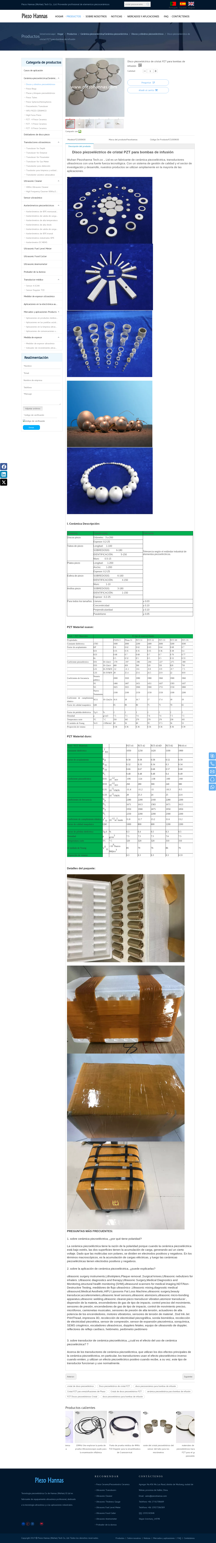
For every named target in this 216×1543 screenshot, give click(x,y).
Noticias (147, 1538)
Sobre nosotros (134, 1538)
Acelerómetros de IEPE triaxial (39, 233)
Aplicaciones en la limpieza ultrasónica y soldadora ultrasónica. (44, 326)
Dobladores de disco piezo (37, 134)
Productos (120, 1538)
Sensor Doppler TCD (35, 290)
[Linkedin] (32, 1524)
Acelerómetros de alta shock (38, 224)
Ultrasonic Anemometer (35, 264)
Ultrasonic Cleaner (33, 180)
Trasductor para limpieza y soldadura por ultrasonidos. (44, 170)
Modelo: (71, 139)
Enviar (31, 427)
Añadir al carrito (146, 90)
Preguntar (146, 82)
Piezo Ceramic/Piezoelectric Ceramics (113, 1484)
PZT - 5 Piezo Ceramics (36, 124)
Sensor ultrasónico (33, 197)
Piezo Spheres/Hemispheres (38, 102)
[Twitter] (37, 1524)
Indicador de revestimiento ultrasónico (43, 348)
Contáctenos (189, 1538)
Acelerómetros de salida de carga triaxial (44, 216)
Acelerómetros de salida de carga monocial (44, 229)
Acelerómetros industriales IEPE (40, 238)
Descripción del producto (79, 146)
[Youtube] (41, 1524)
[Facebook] (23, 1524)
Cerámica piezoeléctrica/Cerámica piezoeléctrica (43, 78)
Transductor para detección (38, 166)
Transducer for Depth (35, 148)
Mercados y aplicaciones (164, 1538)
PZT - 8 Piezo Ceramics (36, 128)
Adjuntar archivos (32, 408)
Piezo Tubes (31, 97)
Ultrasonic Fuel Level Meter (38, 248)
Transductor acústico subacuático (40, 174)
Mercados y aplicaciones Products (40, 311)
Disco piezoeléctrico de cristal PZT (114, 1386)
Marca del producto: (118, 139)
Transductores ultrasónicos (37, 142)
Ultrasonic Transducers (106, 1490)
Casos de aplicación (33, 70)
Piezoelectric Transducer (37, 106)
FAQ (179, 1538)
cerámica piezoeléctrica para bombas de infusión (168, 1391)
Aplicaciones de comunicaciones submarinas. (44, 331)
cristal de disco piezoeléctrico (80, 1386)
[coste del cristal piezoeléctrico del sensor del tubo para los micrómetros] (143, 1427)
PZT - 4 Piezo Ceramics (36, 119)
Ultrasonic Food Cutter (35, 256)
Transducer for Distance (36, 152)
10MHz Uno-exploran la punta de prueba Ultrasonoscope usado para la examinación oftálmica (75, 1449)
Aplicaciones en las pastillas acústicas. (42, 322)
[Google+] (28, 1524)
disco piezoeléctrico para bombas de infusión (123, 1396)
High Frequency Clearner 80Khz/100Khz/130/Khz (44, 191)
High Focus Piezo (33, 115)
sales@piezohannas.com (156, 1496)
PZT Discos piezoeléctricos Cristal (82, 1396)
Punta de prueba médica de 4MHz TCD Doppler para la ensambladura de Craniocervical (109, 1449)
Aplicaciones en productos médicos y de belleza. (44, 318)
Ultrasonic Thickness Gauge (108, 1501)
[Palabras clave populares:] (148, 4)
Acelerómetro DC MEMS (36, 242)
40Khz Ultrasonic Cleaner (37, 187)
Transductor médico (33, 279)
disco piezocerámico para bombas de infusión (155, 1386)
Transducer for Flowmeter (37, 157)
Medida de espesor (33, 337)
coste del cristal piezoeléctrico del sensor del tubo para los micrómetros (143, 1449)
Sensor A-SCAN (33, 285)
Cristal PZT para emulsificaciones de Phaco (86, 1391)
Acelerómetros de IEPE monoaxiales (42, 211)
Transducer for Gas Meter (37, 161)
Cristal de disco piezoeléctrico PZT (126, 1391)
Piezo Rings (31, 88)
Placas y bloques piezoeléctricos (40, 93)
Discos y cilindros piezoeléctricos (40, 84)
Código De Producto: (159, 139)
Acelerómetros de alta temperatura (41, 220)
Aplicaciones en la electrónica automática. (43, 304)
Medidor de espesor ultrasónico (39, 296)
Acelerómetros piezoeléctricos (39, 205)
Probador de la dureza (34, 271)
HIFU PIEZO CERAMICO (36, 110)
